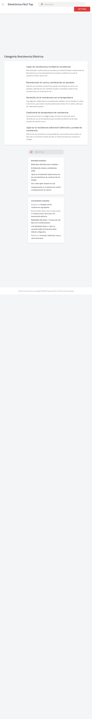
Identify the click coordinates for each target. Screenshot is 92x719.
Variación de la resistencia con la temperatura (49, 97)
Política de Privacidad (66, 291)
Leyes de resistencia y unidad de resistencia (48, 66)
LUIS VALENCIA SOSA (39, 226)
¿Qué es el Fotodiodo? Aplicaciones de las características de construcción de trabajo (45, 177)
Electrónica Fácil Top (20, 4)
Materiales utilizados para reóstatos (44, 164)
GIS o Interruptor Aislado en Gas (43, 184)
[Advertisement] (46, 32)
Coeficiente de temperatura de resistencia (47, 112)
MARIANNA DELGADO (39, 220)
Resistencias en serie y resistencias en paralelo (50, 82)
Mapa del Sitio (52, 291)
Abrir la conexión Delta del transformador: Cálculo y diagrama (44, 229)
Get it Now (82, 9)
